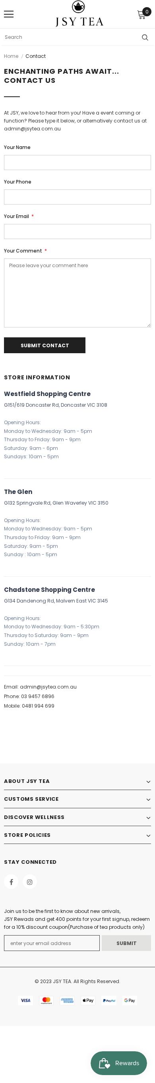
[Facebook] (11, 881)
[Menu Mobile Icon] (9, 14)
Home (11, 56)
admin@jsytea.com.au (48, 686)
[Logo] (79, 13)
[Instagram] (30, 881)
